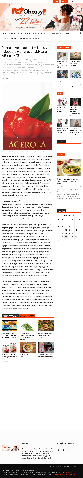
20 (69, 233)
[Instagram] (76, 1)
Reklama (58, 466)
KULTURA (65, 33)
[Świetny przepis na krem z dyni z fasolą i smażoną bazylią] (69, 167)
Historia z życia (9, 33)
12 (66, 230)
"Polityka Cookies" (70, 472)
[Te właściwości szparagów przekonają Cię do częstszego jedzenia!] (28, 325)
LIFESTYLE (35, 33)
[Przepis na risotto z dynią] (28, 347)
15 (76, 230)
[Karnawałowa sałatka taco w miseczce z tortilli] (46, 325)
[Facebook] (72, 1)
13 (69, 230)
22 (76, 233)
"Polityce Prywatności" (72, 474)
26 (66, 237)
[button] (80, 33)
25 (62, 237)
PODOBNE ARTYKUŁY (10, 316)
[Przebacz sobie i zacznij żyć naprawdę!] (76, 56)
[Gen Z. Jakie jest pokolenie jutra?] (62, 74)
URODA (19, 33)
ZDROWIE (27, 33)
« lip (58, 243)
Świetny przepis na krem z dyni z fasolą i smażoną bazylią (67, 181)
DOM (20, 38)
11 (62, 230)
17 (58, 233)
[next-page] (6, 360)
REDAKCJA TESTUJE (9, 38)
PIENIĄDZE (27, 38)
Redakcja (51, 466)
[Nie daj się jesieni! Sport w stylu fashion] (62, 123)
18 (62, 233)
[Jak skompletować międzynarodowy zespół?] (76, 74)
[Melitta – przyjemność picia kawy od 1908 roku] (46, 347)
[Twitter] (79, 1)
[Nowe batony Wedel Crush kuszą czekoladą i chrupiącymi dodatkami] (9, 325)
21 (73, 233)
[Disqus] (28, 396)
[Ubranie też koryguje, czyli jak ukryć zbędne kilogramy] (76, 123)
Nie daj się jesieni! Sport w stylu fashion (62, 130)
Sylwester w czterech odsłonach (61, 109)
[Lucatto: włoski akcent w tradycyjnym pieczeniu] (9, 347)
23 (79, 233)
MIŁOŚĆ (43, 33)
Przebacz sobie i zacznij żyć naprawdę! (75, 63)
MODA (58, 33)
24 (58, 237)
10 (58, 230)
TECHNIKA (36, 38)
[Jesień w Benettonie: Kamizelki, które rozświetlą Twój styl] (76, 102)
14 (73, 230)
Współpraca (66, 466)
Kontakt (74, 466)
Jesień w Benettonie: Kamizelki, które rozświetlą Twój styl (75, 111)
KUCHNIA (51, 33)
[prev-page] (3, 360)
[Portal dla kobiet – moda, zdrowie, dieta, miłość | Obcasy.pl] (41, 17)
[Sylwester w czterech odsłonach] (62, 102)
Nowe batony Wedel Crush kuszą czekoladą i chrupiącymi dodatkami (9, 335)
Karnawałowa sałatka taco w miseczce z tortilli (45, 335)
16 (79, 230)
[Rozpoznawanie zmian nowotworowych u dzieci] (62, 56)
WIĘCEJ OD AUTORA (27, 316)
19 (66, 233)
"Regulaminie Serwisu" (58, 474)
